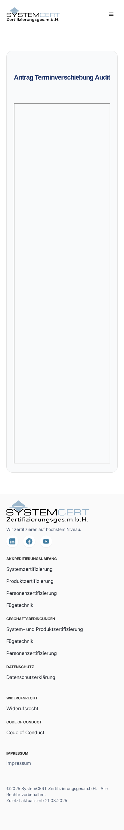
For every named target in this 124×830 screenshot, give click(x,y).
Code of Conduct (25, 732)
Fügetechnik (19, 605)
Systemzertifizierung (29, 569)
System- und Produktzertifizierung (44, 629)
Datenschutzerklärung (30, 677)
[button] (111, 14)
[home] (32, 14)
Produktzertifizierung (30, 581)
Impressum (18, 763)
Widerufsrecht (22, 708)
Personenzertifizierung (31, 593)
